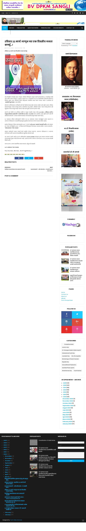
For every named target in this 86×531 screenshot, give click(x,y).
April (6, 474)
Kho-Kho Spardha (76, 356)
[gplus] (77, 13)
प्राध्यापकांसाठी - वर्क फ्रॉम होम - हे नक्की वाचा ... (16, 486)
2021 (64, 394)
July (6, 467)
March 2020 (66, 419)
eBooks (11, 28)
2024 (65, 387)
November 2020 (68, 401)
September (9, 463)
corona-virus (65, 347)
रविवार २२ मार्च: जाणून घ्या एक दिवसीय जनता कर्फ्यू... (15, 490)
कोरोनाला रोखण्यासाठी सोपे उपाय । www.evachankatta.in (14, 497)
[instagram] (80, 13)
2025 (65, 385)
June (6, 470)
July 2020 (66, 410)
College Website (58, 28)
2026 (65, 383)
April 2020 (66, 417)
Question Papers (33, 28)
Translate (74, 45)
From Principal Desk (67, 300)
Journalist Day (66, 356)
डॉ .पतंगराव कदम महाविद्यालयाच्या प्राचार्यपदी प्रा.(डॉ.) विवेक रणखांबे (75, 252)
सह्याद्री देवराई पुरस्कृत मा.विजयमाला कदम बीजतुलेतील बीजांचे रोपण (76, 278)
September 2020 (68, 405)
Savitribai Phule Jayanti (68, 367)
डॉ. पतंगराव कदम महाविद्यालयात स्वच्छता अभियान (75, 269)
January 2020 (67, 424)
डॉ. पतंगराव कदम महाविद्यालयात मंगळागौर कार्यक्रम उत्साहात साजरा (45, 466)
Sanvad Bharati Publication (69, 365)
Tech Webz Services (16, 520)
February (8, 512)
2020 (65, 397)
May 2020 (66, 415)
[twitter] (75, 13)
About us (6, 32)
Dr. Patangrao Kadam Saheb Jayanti (71, 350)
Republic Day (65, 362)
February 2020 (67, 421)
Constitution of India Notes (47, 440)
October (8, 461)
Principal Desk (45, 28)
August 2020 (67, 408)
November (8, 458)
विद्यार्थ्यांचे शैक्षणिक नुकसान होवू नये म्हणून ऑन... (16, 479)
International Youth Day (68, 353)
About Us (8, 13)
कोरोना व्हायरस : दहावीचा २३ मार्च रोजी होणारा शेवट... (15, 483)
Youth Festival (77, 370)
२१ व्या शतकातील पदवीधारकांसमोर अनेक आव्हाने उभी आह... (16, 505)
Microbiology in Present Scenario (70, 359)
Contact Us (15, 13)
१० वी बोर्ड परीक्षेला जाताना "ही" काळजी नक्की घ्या (15, 508)
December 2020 (68, 399)
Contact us (70, 28)
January (8, 515)
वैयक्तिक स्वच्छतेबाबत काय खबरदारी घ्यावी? (14, 494)
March (7, 477)
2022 (65, 392)
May (6, 472)
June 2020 (66, 412)
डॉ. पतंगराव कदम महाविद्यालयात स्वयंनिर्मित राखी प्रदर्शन (47, 449)
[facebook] (72, 13)
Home (3, 13)
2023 (65, 390)
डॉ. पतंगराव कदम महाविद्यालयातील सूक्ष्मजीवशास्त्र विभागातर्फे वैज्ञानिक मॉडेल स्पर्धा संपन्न (47, 474)
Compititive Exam (69, 344)
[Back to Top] (83, 520)
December (8, 456)
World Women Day (67, 370)
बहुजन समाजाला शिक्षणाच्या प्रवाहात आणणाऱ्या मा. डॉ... (15, 501)
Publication (21, 28)
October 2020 (67, 403)
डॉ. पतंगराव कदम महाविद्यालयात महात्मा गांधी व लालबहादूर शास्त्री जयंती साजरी (76, 261)
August (7, 465)
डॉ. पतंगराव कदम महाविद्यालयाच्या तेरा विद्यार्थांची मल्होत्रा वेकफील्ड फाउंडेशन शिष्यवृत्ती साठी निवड (47, 458)
